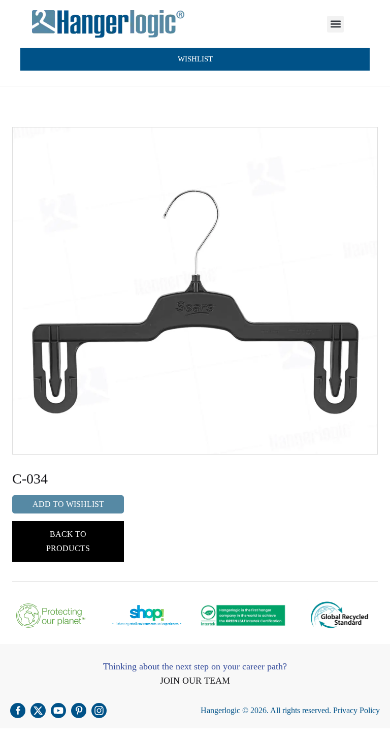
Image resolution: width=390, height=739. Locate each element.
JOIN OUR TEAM (195, 681)
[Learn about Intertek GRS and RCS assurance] (340, 615)
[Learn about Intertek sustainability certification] (243, 615)
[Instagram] (99, 710)
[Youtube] (58, 710)
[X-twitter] (38, 710)
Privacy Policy (356, 710)
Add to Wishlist (68, 504)
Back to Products (68, 541)
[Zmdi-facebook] (17, 710)
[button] (335, 24)
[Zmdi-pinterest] (78, 710)
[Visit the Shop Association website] (147, 615)
